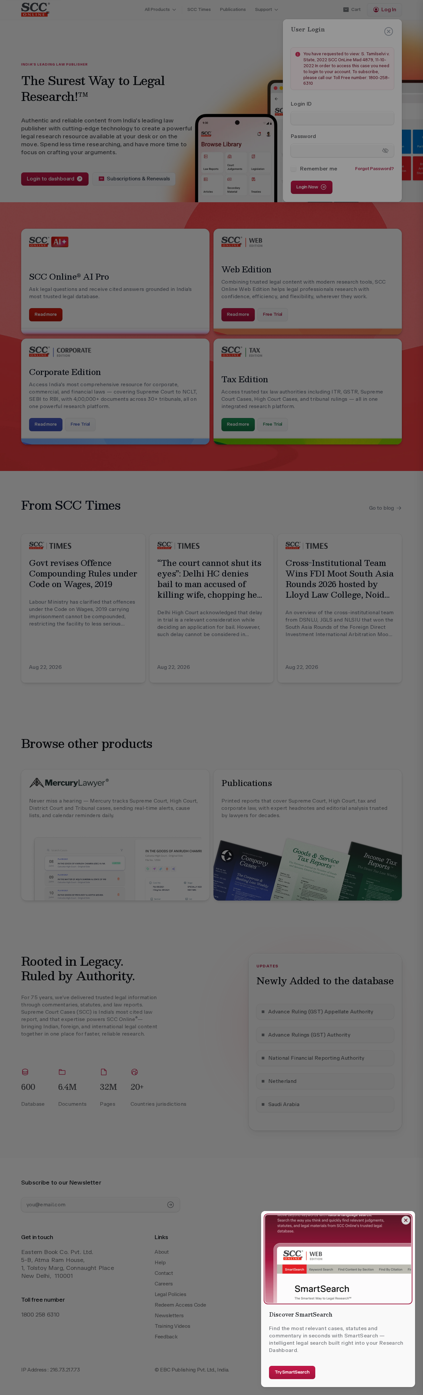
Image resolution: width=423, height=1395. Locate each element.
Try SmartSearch (292, 1372)
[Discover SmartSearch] (338, 1259)
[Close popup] (406, 1220)
